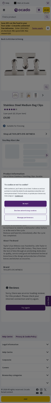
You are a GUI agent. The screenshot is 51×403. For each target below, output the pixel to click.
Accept (25, 204)
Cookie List (19, 196)
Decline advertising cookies (25, 211)
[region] (25, 202)
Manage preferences (25, 218)
